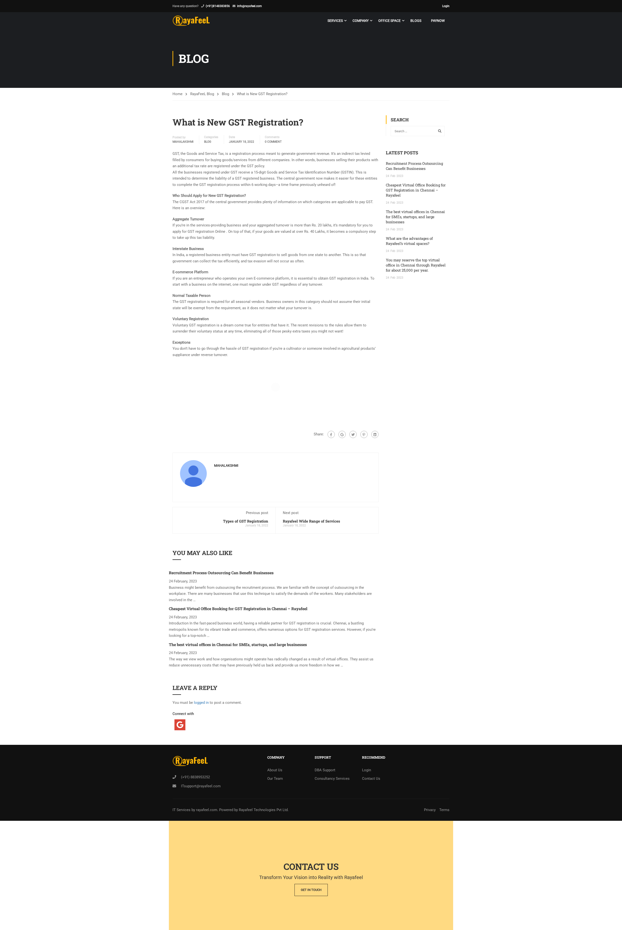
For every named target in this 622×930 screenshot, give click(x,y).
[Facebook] (331, 434)
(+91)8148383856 (218, 6)
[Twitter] (353, 434)
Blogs (415, 21)
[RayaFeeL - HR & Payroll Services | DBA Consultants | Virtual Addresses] (191, 20)
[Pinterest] (364, 434)
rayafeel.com (206, 810)
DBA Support (325, 770)
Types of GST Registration (245, 521)
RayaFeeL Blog (202, 94)
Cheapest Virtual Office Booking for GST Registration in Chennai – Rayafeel (238, 608)
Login (445, 6)
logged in (201, 702)
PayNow (438, 21)
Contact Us (371, 778)
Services (335, 21)
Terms (444, 810)
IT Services (182, 810)
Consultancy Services (332, 778)
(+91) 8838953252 (195, 777)
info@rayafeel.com (249, 6)
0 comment (273, 141)
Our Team (275, 778)
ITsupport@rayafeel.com (201, 786)
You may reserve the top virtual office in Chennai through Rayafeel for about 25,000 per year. (416, 265)
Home (177, 94)
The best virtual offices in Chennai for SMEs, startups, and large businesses (238, 644)
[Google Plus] (342, 434)
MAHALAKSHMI (183, 141)
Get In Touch (311, 890)
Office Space (389, 21)
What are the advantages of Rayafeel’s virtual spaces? (409, 241)
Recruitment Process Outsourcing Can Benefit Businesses (221, 572)
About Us (274, 770)
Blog (225, 94)
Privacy (430, 810)
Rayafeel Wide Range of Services (311, 521)
